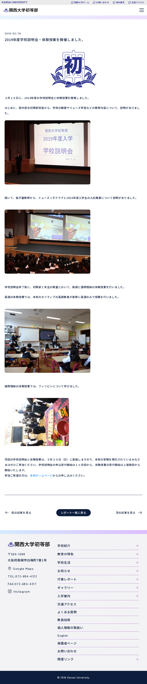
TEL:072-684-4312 (22, 576)
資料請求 (120, 2)
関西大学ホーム (81, 2)
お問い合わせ (102, 2)
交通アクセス (137, 2)
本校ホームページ (41, 475)
